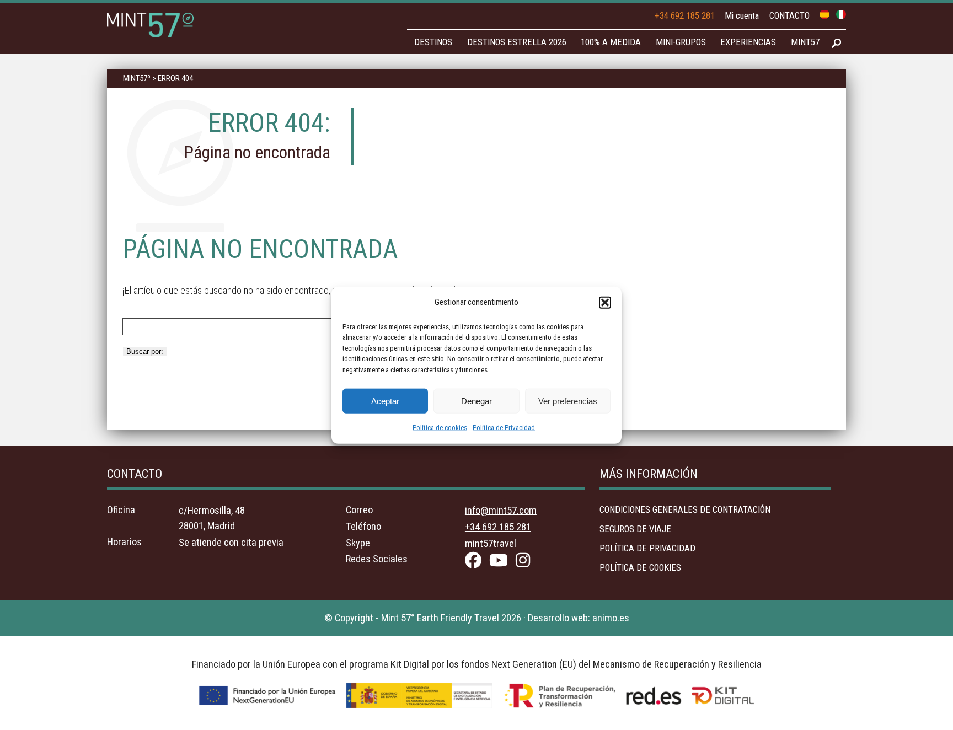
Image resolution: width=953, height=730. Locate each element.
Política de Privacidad (504, 427)
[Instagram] (526, 562)
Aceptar (385, 400)
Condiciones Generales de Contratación (684, 509)
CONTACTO (789, 15)
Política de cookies (440, 427)
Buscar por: (144, 351)
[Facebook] (476, 562)
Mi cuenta (742, 15)
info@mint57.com (501, 510)
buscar (836, 43)
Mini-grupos (681, 42)
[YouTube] (501, 562)
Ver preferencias (567, 400)
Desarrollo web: (578, 618)
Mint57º (137, 78)
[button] (605, 302)
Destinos (433, 42)
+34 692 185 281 (685, 15)
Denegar (476, 400)
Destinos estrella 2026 (516, 42)
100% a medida (611, 42)
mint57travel (490, 543)
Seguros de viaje (635, 529)
